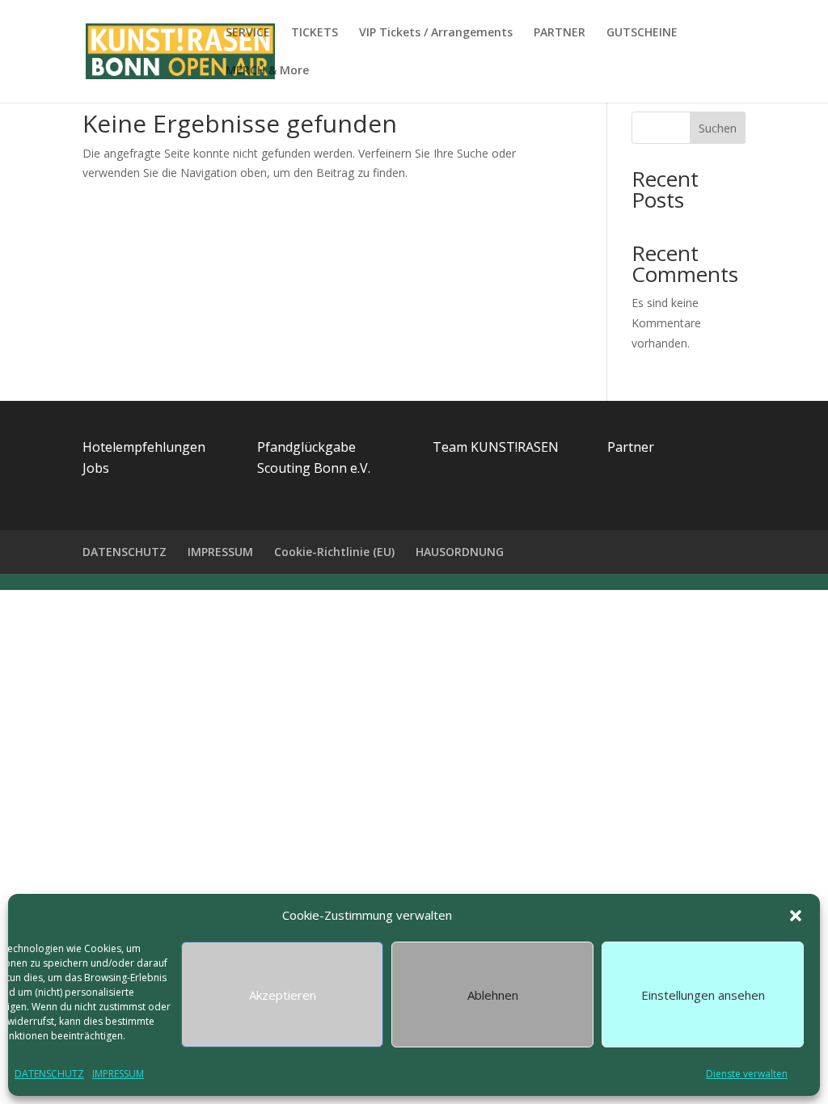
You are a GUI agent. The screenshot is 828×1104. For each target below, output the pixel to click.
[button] (796, 916)
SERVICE (248, 33)
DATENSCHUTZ (49, 1074)
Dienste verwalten (747, 1074)
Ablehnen (492, 995)
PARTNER (559, 33)
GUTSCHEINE (642, 33)
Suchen (718, 128)
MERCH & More (267, 71)
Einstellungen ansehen (703, 995)
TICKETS (314, 33)
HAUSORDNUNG (460, 551)
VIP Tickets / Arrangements (436, 33)
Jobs (95, 468)
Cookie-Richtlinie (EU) (334, 551)
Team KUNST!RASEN (496, 447)
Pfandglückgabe (306, 447)
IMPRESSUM (118, 1074)
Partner (630, 447)
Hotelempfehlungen (143, 447)
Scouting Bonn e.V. (313, 468)
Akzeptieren (282, 995)
